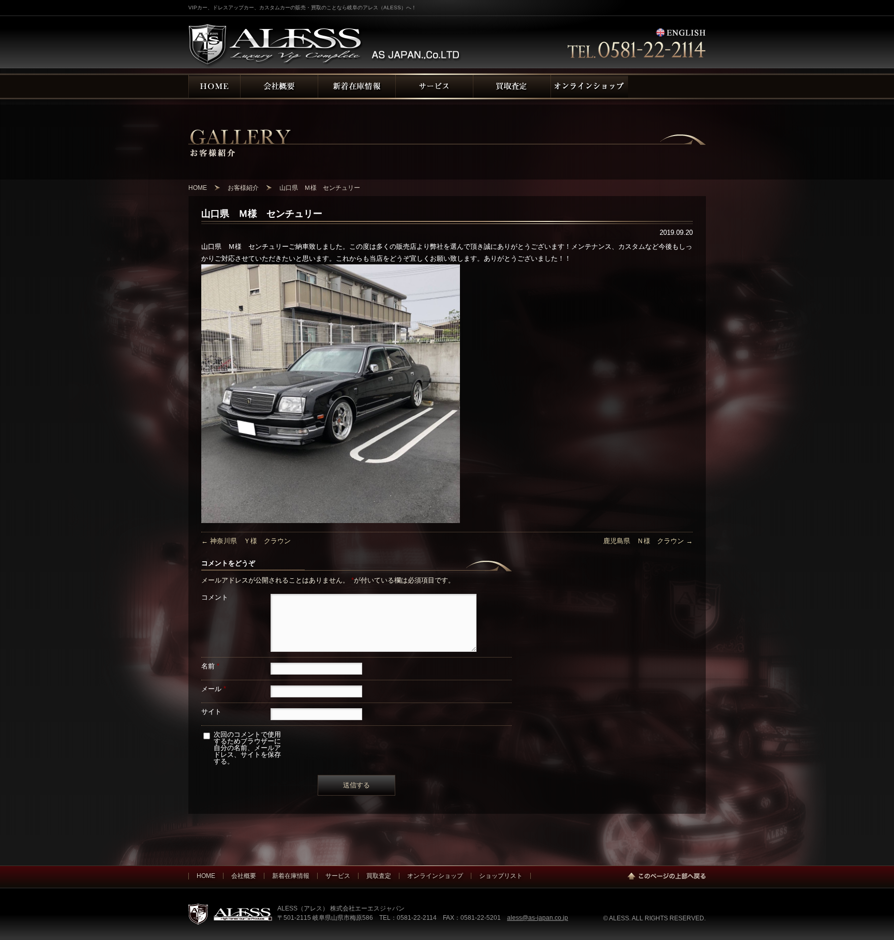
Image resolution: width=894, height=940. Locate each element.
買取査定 (378, 875)
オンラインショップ (435, 875)
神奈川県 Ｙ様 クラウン (246, 541)
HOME (206, 875)
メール (213, 688)
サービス (337, 875)
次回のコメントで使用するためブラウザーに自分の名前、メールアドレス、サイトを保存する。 (247, 748)
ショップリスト (501, 875)
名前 (210, 666)
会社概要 (243, 875)
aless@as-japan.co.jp (537, 917)
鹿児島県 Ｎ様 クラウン (648, 541)
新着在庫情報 (290, 875)
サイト (211, 711)
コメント (214, 597)
